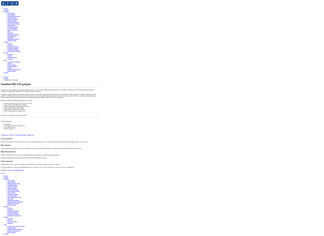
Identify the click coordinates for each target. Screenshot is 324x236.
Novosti (6, 78)
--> (10, 124)
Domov (6, 77)
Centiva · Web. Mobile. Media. (15, 170)
